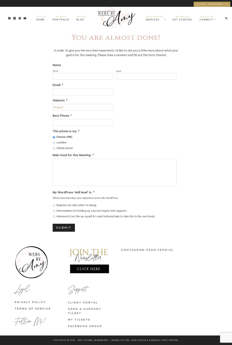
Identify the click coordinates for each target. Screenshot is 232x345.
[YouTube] (25, 18)
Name (57, 65)
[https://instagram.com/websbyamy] (14, 18)
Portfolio (61, 18)
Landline (61, 142)
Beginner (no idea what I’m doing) (76, 205)
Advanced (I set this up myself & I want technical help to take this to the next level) (105, 216)
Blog (81, 18)
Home (41, 18)
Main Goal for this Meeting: (73, 155)
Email (58, 85)
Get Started (182, 18)
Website (60, 100)
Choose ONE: (64, 136)
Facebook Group (85, 326)
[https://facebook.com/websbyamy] (9, 18)
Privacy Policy (30, 302)
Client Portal (83, 302)
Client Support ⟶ (212, 4)
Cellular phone (64, 148)
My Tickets (79, 319)
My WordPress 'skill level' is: (73, 192)
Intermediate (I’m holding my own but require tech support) (91, 210)
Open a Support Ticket (84, 311)
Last (118, 70)
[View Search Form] (226, 18)
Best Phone (62, 115)
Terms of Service (33, 308)
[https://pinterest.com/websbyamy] (19, 18)
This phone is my (66, 131)
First (55, 70)
